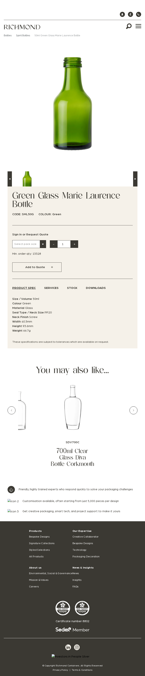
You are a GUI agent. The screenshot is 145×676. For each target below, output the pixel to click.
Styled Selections (39, 550)
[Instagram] (77, 647)
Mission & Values (39, 580)
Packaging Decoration (85, 556)
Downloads (96, 287)
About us (35, 567)
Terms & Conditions (82, 670)
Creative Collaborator (85, 537)
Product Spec (24, 287)
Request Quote (37, 234)
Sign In (17, 234)
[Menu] (138, 26)
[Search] (129, 26)
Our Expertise (82, 531)
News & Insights (82, 567)
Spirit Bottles (23, 35)
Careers (34, 587)
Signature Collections (42, 543)
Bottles (8, 35)
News (75, 573)
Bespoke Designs (39, 537)
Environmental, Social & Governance (50, 573)
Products (35, 531)
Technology (79, 550)
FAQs (75, 587)
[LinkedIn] (68, 647)
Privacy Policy (60, 670)
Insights (76, 580)
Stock (72, 287)
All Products (36, 556)
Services (51, 287)
